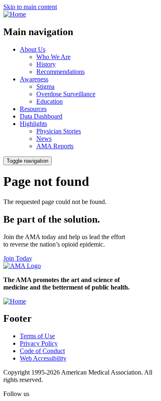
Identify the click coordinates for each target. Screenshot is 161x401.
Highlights (33, 123)
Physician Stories (58, 131)
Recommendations (60, 71)
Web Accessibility (43, 358)
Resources (33, 108)
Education (49, 101)
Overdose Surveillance (65, 93)
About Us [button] (32, 49)
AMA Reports (54, 145)
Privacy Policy (39, 343)
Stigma (45, 86)
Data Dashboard (41, 116)
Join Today (17, 258)
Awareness (34, 79)
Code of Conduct (42, 350)
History (46, 64)
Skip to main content (30, 6)
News (44, 138)
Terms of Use (37, 335)
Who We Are (53, 56)
